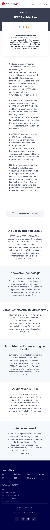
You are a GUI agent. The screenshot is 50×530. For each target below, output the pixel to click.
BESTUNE (17, 475)
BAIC (3, 475)
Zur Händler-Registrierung (11, 501)
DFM (15, 478)
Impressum (16, 513)
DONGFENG (31, 478)
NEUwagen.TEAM (27, 507)
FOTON (41, 475)
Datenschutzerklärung (29, 513)
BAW (3, 478)
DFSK (29, 475)
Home (22, 12)
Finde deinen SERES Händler (26, 213)
